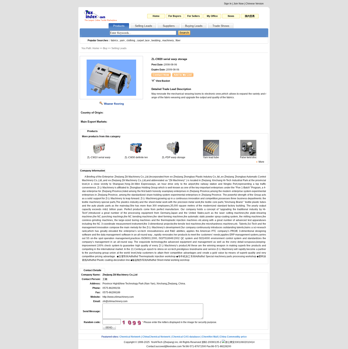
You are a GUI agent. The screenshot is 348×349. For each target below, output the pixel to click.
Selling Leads (143, 25)
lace (147, 40)
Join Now (238, 3)
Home (156, 16)
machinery (168, 40)
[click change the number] (131, 322)
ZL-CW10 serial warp (98, 157)
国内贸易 (250, 16)
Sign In (228, 3)
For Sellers (193, 16)
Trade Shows (220, 25)
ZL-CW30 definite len (136, 157)
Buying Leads (193, 25)
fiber (178, 40)
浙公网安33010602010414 (240, 342)
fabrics (114, 40)
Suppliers (169, 25)
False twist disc (248, 157)
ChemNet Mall (210, 336)
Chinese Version (254, 3)
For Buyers (174, 16)
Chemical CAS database (186, 336)
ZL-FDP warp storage (173, 157)
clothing (130, 40)
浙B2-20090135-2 (211, 342)
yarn (122, 40)
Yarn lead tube (211, 157)
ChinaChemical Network (156, 336)
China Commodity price (233, 336)
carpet (140, 40)
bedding (156, 40)
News (231, 16)
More (261, 161)
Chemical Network (130, 336)
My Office (212, 16)
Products (118, 25)
